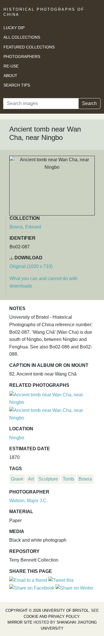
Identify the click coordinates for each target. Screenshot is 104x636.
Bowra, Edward (25, 226)
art (31, 478)
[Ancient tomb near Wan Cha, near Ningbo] (52, 397)
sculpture (48, 478)
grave (17, 478)
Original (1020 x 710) (31, 266)
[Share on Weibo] (74, 587)
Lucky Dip (14, 27)
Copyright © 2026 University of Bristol (47, 610)
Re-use (10, 66)
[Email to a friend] (28, 579)
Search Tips (16, 85)
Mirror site (20, 622)
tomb (68, 478)
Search (89, 103)
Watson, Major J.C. (28, 500)
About (10, 75)
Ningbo (16, 437)
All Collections (21, 37)
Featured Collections (29, 47)
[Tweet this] (61, 579)
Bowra (85, 478)
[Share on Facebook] (31, 587)
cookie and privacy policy (51, 616)
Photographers (21, 56)
